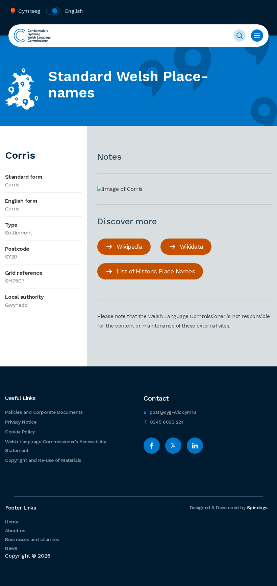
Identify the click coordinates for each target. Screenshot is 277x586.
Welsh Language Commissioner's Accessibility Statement (55, 446)
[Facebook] (152, 445)
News (11, 548)
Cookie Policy (20, 431)
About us (15, 530)
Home (11, 521)
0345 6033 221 (163, 422)
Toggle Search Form (239, 35)
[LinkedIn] (195, 445)
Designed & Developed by (229, 507)
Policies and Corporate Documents (43, 412)
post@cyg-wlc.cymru (170, 412)
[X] (173, 445)
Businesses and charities (32, 539)
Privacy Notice (20, 422)
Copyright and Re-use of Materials (43, 460)
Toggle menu (257, 35)
